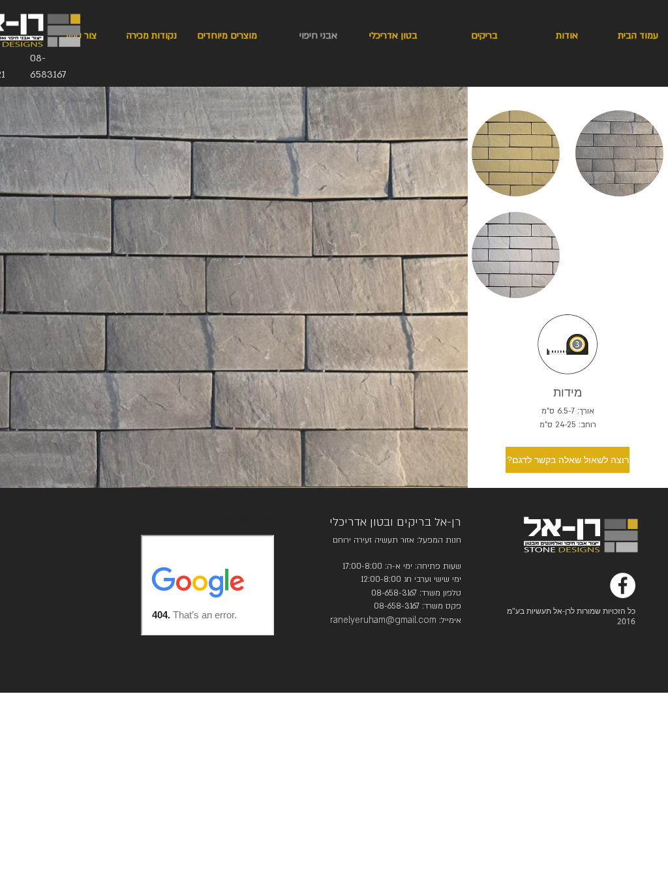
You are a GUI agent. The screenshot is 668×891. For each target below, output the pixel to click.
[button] (516, 153)
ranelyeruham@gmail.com (383, 620)
